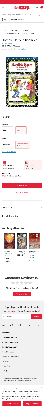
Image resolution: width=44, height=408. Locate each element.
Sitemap (4, 371)
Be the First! (23, 49)
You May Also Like (13, 228)
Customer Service (9, 337)
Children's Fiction (11, 33)
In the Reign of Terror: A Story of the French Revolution (21, 252)
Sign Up (36, 317)
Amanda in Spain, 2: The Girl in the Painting (34, 252)
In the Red (7, 251)
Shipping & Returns (10, 342)
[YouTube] (28, 325)
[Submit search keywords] (39, 14)
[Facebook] (12, 325)
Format (4, 139)
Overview (7, 207)
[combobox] (22, 14)
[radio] (7, 130)
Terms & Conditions (8, 352)
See (9, 152)
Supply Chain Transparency (10, 357)
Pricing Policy (6, 361)
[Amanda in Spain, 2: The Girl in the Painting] (34, 241)
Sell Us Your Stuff (9, 347)
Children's (24, 30)
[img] (9, 49)
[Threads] (20, 325)
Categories (13, 30)
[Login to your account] (36, 8)
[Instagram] (4, 325)
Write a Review (22, 294)
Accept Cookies (11, 403)
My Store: (7, 20)
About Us (6, 332)
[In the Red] (9, 241)
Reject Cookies (32, 403)
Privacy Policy (6, 366)
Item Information (10, 216)
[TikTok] (36, 325)
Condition (5, 124)
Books (4, 30)
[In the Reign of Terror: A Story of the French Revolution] (22, 241)
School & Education (27, 33)
